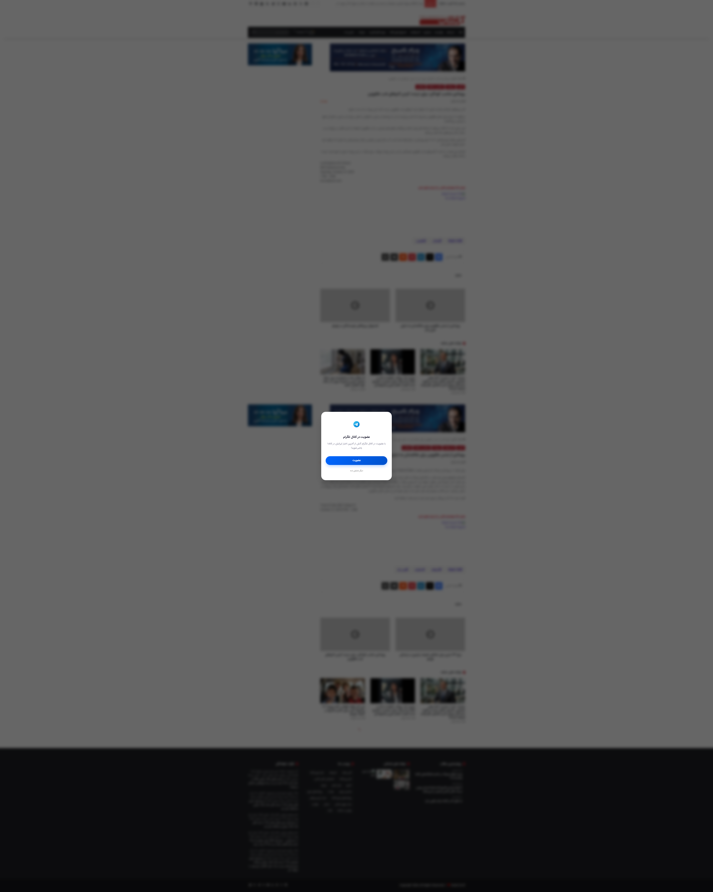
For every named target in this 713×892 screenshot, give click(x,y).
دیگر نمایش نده (356, 471)
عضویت (357, 460)
